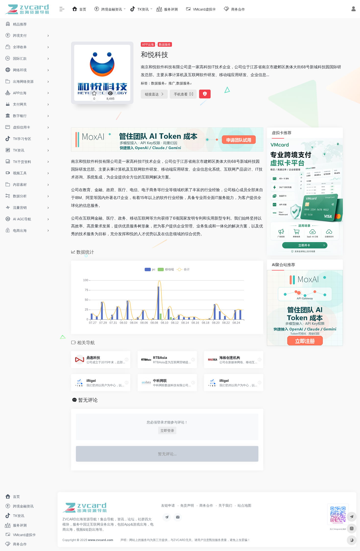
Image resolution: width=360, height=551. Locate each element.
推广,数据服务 (179, 83)
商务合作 (206, 505)
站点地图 (244, 505)
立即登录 (167, 430)
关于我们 (225, 505)
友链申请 (168, 505)
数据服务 (165, 44)
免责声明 (187, 505)
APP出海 (148, 44)
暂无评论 (88, 400)
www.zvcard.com (100, 540)
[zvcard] (84, 509)
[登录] (353, 9)
